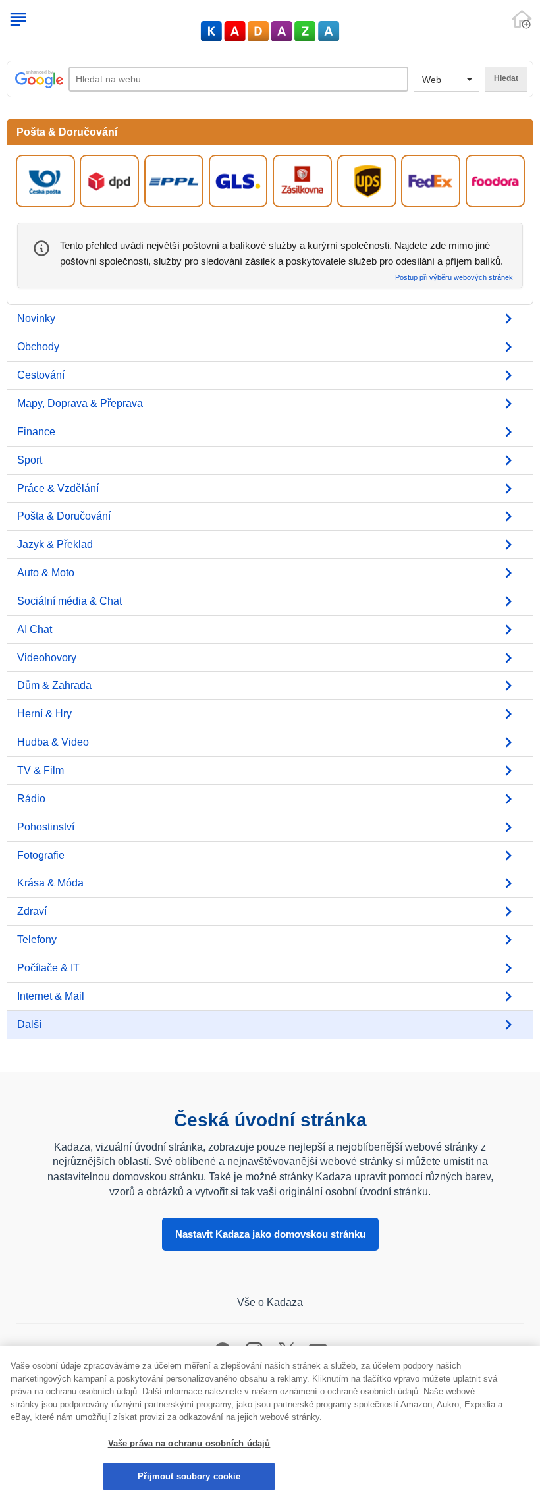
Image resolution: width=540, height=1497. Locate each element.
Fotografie (41, 855)
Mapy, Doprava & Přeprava (80, 403)
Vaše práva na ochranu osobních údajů (189, 1443)
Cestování (41, 375)
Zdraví (32, 911)
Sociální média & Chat (69, 601)
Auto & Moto (45, 572)
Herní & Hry (44, 713)
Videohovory (46, 657)
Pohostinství (45, 826)
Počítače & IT (48, 967)
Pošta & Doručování (64, 516)
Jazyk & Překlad (55, 544)
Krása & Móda (50, 882)
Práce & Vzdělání (58, 488)
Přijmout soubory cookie (189, 1476)
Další (29, 1024)
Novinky (36, 318)
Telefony (37, 939)
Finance (36, 431)
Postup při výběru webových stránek (454, 277)
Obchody (38, 346)
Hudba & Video (53, 742)
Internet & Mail (50, 996)
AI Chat (34, 629)
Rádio (31, 798)
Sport (29, 460)
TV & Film (40, 770)
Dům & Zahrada (54, 685)
